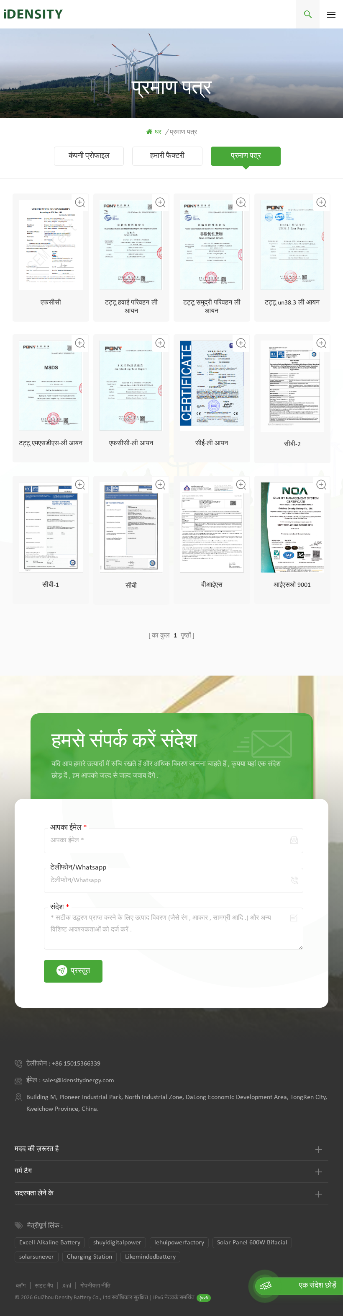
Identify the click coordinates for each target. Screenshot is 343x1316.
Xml (66, 1286)
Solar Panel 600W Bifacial (252, 1242)
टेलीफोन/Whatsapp (78, 868)
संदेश (59, 907)
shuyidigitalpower (117, 1242)
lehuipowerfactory (179, 1242)
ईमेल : (34, 1080)
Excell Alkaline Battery (49, 1242)
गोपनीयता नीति (95, 1286)
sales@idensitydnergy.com (78, 1080)
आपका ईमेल (68, 828)
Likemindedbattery (150, 1257)
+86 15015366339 (76, 1064)
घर (158, 132)
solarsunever (36, 1257)
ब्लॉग (21, 1286)
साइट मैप (44, 1286)
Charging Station (89, 1257)
